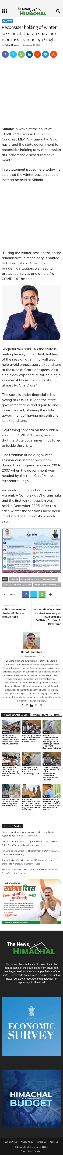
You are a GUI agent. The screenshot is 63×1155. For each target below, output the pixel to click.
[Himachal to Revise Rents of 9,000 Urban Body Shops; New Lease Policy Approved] (11, 727)
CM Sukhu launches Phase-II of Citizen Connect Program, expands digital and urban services (31, 804)
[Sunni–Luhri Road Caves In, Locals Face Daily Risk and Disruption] (11, 791)
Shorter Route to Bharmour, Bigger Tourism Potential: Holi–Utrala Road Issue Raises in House (52, 804)
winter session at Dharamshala (17, 585)
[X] (13, 54)
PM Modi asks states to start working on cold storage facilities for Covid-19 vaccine (47, 617)
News (5, 732)
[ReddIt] (37, 54)
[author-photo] (31, 640)
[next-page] (33, 815)
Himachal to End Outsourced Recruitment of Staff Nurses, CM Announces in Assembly (30, 852)
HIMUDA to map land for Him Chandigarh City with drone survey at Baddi (11, 771)
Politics (7, 21)
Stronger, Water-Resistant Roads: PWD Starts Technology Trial (31, 770)
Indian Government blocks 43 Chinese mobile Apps (14, 613)
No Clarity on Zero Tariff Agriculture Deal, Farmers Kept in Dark (31, 738)
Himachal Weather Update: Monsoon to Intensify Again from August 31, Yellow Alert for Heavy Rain (30, 833)
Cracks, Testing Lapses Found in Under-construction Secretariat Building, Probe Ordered (51, 773)
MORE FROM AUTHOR (46, 714)
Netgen (37, 1151)
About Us (54, 1141)
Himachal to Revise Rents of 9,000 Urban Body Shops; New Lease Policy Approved (10, 739)
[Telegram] (45, 54)
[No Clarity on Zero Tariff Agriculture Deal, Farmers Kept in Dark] (31, 727)
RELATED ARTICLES (16, 714)
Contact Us (41, 1141)
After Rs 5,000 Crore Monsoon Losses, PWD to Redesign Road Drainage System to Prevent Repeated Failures (52, 741)
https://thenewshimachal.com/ (31, 656)
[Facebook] (5, 54)
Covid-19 (14, 579)
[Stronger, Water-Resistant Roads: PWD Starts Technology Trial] (31, 759)
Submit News (11, 1141)
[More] (50, 594)
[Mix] (53, 54)
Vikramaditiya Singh (30, 579)
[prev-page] (29, 815)
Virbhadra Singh (49, 579)
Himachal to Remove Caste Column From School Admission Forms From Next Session (30, 871)
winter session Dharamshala (46, 585)
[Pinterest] (36, 705)
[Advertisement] (31, 94)
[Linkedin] (29, 54)
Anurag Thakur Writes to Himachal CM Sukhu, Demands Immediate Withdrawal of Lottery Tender (27, 861)
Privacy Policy (26, 1141)
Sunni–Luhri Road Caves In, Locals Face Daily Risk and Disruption (11, 802)
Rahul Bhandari (12, 45)
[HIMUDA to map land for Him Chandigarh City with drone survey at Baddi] (11, 759)
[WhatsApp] (21, 54)
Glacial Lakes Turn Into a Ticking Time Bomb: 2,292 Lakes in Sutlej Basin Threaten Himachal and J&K (30, 843)
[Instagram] (27, 705)
